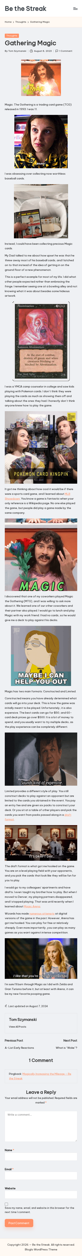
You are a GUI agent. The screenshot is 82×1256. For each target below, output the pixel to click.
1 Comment (65, 51)
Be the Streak (25, 8)
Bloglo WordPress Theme (41, 1249)
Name (9, 1150)
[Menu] (75, 8)
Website (10, 1188)
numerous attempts (42, 913)
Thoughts (11, 35)
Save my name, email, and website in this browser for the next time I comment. (39, 1210)
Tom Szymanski (23, 1019)
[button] (17, 1027)
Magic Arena (32, 906)
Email (9, 1169)
